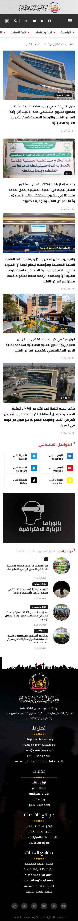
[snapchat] (24, 906)
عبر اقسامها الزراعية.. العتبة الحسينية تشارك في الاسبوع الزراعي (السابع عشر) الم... (27, 569)
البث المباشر (39, 788)
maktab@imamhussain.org (39, 744)
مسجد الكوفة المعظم (39, 891)
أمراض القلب (32, 44)
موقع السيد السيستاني (39, 825)
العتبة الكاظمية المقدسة (39, 869)
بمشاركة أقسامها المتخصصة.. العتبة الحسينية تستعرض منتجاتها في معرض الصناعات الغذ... (27, 639)
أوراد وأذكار (39, 799)
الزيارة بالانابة (39, 782)
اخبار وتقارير (65, 328)
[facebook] (49, 20)
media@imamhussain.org (39, 750)
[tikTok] (14, 906)
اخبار (68, 173)
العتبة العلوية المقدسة (39, 863)
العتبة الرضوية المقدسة (39, 874)
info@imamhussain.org (39, 739)
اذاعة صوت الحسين (39, 804)
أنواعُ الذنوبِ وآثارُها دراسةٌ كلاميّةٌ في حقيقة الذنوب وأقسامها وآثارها (28, 591)
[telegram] (34, 906)
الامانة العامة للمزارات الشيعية (39, 837)
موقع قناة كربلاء (39, 842)
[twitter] (42, 20)
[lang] (7, 21)
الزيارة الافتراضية (39, 793)
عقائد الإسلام (40, 584)
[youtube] (34, 20)
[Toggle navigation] (70, 20)
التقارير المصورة (63, 95)
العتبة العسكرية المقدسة (39, 880)
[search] (15, 21)
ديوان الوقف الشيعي (39, 831)
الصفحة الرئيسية (57, 44)
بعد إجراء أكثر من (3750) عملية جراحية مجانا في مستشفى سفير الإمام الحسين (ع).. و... (26, 615)
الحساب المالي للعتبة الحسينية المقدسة (39, 761)
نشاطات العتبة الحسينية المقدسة (55, 248)
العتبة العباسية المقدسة (39, 886)
